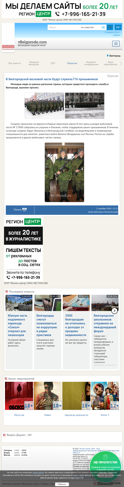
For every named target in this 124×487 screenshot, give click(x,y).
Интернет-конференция (91, 63)
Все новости (15, 63)
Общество (72, 63)
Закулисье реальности (77, 409)
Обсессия (23, 409)
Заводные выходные (34, 63)
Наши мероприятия (110, 63)
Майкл (53, 409)
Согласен (62, 484)
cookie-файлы (38, 472)
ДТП (53, 63)
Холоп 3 (110, 409)
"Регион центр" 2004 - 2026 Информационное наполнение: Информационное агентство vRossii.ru (96, 451)
